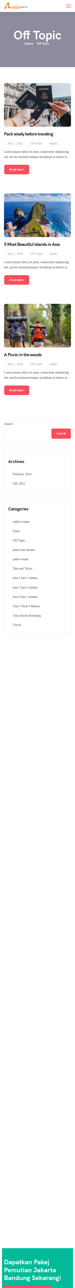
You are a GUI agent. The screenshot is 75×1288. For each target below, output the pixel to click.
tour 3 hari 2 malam (25, 587)
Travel (17, 625)
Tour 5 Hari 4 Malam (26, 606)
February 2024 (22, 474)
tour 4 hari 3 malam (25, 596)
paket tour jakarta (24, 549)
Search (8, 424)
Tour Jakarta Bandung (27, 615)
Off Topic (36, 143)
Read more (16, 169)
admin (53, 143)
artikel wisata (21, 521)
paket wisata (20, 559)
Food (16, 531)
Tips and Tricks (22, 568)
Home (29, 43)
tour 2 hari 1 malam (25, 578)
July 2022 (19, 483)
